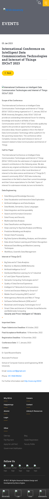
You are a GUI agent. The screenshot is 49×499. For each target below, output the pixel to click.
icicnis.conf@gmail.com (16, 371)
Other (6, 428)
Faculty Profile (29, 444)
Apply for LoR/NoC (11, 444)
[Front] (13, 9)
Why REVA (8, 398)
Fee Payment (9, 440)
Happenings (8, 405)
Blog (25, 436)
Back (9, 73)
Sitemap (7, 436)
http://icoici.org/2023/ (33, 381)
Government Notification (13, 448)
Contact (29, 405)
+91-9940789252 (14, 376)
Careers (29, 398)
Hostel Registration (31, 440)
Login (6, 417)
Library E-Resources (34, 411)
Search (39, 2)
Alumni (6, 411)
